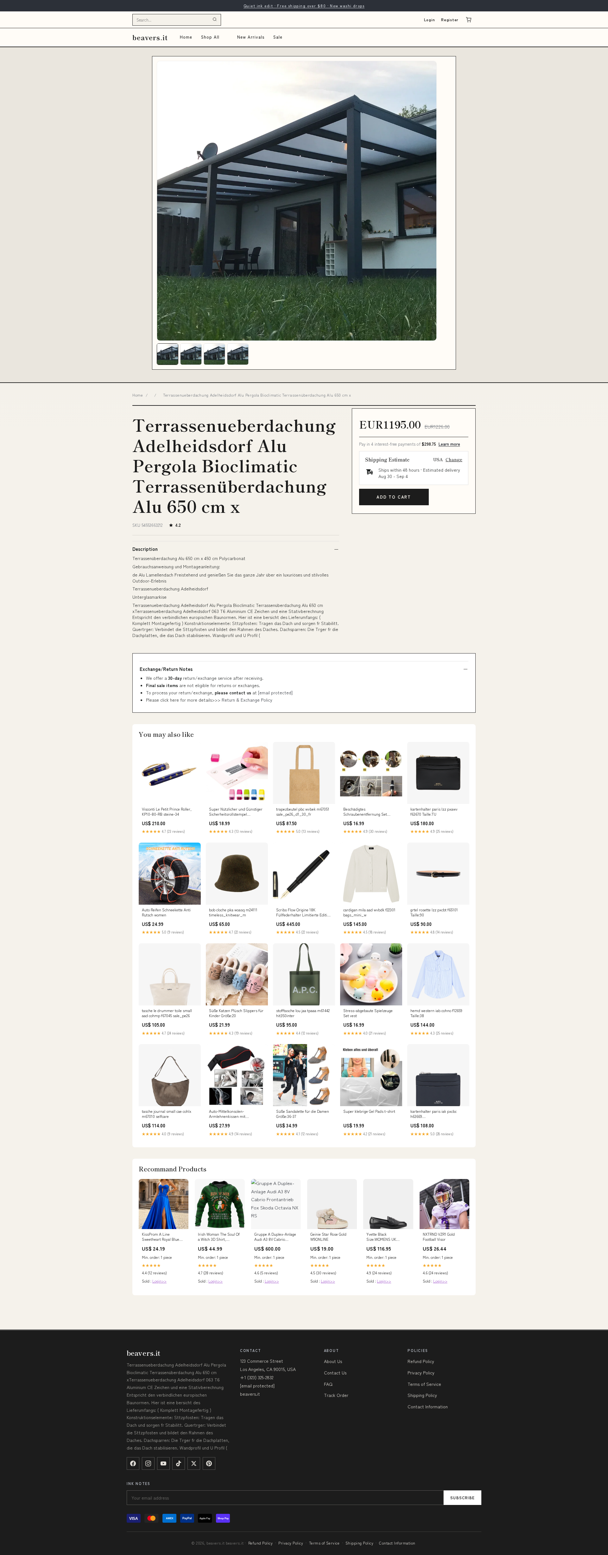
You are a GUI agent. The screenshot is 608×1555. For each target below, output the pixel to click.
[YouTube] (163, 1463)
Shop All (210, 37)
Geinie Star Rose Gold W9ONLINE (328, 1237)
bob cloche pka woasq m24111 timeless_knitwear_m (233, 912)
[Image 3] (214, 354)
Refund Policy (421, 1361)
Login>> (159, 1281)
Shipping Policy (422, 1395)
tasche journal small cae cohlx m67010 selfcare (166, 1114)
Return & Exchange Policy (247, 700)
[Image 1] (167, 354)
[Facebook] (133, 1463)
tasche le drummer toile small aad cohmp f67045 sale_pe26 (167, 1013)
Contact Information (428, 1406)
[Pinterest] (209, 1463)
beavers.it (150, 37)
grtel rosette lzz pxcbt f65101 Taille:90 (434, 912)
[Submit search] (214, 19)
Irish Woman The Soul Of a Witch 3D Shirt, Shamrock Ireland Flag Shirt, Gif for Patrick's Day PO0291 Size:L (219, 1237)
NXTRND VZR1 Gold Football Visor (439, 1237)
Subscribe (462, 1497)
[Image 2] (191, 354)
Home (186, 37)
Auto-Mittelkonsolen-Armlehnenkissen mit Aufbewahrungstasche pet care (235, 1114)
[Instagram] (148, 1463)
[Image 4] (238, 354)
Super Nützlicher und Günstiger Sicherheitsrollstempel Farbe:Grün (236, 811)
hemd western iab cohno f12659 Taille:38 (436, 1013)
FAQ (328, 1384)
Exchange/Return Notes (166, 669)
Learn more (449, 444)
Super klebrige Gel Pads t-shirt (369, 1111)
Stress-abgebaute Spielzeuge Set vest (368, 1013)
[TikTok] (178, 1463)
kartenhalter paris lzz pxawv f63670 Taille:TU (434, 811)
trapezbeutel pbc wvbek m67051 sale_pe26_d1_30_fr (302, 811)
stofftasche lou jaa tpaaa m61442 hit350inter (303, 1013)
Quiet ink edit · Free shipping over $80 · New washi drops (304, 5)
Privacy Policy (421, 1372)
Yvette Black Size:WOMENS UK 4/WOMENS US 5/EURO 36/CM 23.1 (386, 1237)
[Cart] (469, 20)
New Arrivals (250, 37)
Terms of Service (424, 1384)
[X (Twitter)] (193, 1463)
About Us (333, 1361)
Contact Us (335, 1372)
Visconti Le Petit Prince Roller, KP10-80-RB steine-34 (167, 811)
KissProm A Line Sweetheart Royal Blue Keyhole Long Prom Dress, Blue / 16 (160, 1237)
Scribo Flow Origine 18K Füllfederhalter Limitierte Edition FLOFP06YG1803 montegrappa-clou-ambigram (303, 912)
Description (145, 549)
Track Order (336, 1395)
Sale (277, 37)
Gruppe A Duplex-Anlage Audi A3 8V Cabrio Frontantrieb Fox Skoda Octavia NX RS (275, 1237)
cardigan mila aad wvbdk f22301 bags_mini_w (369, 912)
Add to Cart (394, 497)
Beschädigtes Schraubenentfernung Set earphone (365, 811)
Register (450, 19)
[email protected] (275, 692)
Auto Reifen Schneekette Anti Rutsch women (166, 912)
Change (454, 459)
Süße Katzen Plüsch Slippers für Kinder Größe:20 (236, 1013)
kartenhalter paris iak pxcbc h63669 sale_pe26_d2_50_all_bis (433, 1114)
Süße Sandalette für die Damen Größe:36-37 (302, 1114)
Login (429, 19)
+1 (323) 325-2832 (256, 1377)
